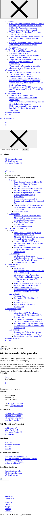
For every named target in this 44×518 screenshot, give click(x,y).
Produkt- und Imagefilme (14, 461)
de (5, 122)
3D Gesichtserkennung (13, 473)
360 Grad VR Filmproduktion (16, 457)
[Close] (19, 9)
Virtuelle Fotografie (12, 420)
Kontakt (8, 449)
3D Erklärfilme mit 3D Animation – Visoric (21, 459)
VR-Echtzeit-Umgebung (14, 418)
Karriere (8, 446)
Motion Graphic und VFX (14, 463)
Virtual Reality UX (12, 434)
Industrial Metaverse (12, 444)
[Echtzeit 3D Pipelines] (6, 174)
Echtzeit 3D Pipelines (13, 416)
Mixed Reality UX (12, 430)
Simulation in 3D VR (13, 471)
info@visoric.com (16, 406)
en (5, 125)
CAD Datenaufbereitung (14, 414)
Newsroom (9, 442)
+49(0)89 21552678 (15, 404)
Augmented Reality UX (13, 432)
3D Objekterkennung (12, 475)
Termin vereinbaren (7, 118)
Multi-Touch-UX (11, 428)
